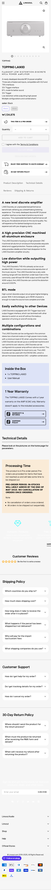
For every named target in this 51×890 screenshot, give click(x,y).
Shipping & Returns (24, 190)
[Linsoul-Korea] (25, 3)
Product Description (13, 183)
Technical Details (34, 183)
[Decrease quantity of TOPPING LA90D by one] (15, 129)
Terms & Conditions (29, 144)
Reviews (7, 190)
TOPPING (6, 61)
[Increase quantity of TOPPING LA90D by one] (46, 129)
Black (5, 108)
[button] (46, 3)
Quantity (6, 129)
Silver (14, 108)
